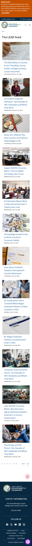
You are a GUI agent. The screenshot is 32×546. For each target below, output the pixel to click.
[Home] (11, 22)
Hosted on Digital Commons (16, 542)
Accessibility (22, 533)
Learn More (5, 13)
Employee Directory (12, 530)
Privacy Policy (11, 538)
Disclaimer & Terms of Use (16, 536)
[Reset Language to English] (21, 19)
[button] (24, 25)
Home (3, 31)
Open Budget (21, 538)
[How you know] (15, 19)
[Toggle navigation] (29, 25)
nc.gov (22, 530)
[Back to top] (27, 476)
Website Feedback (11, 533)
